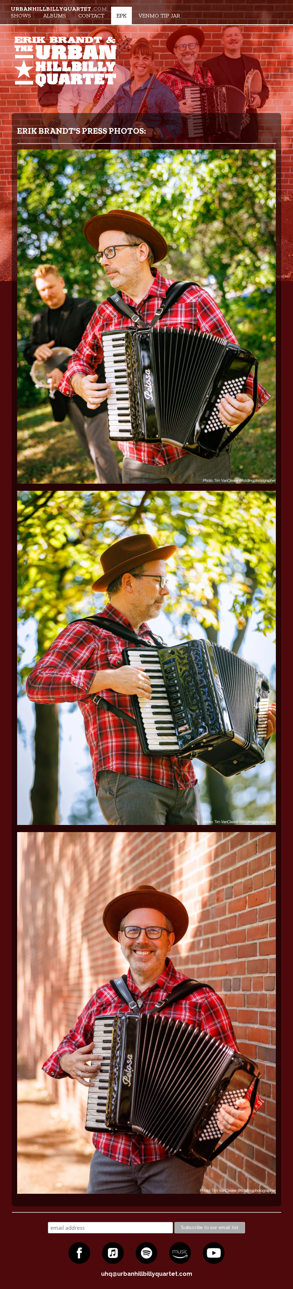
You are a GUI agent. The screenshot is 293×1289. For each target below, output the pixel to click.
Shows (21, 15)
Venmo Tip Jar (159, 15)
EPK (121, 15)
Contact (91, 15)
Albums (54, 15)
